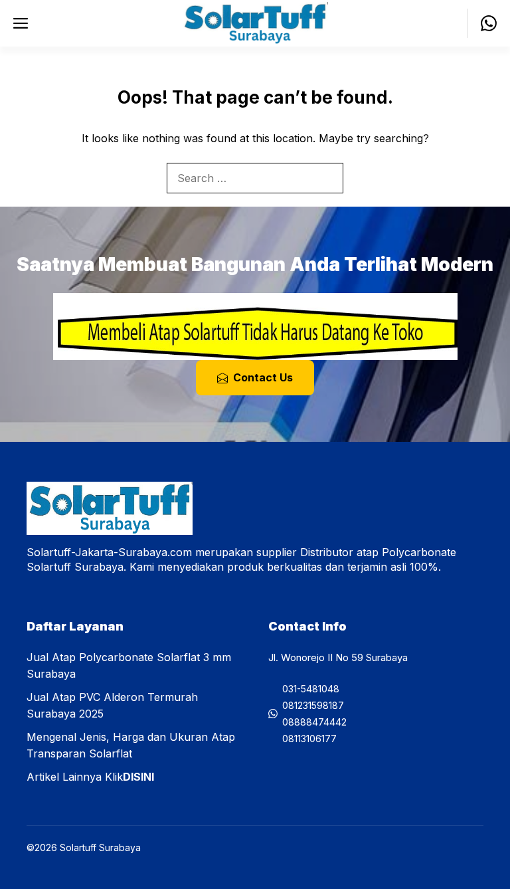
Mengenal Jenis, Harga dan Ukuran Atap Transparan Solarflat (131, 745)
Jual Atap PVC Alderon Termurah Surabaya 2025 (112, 705)
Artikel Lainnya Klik (90, 776)
